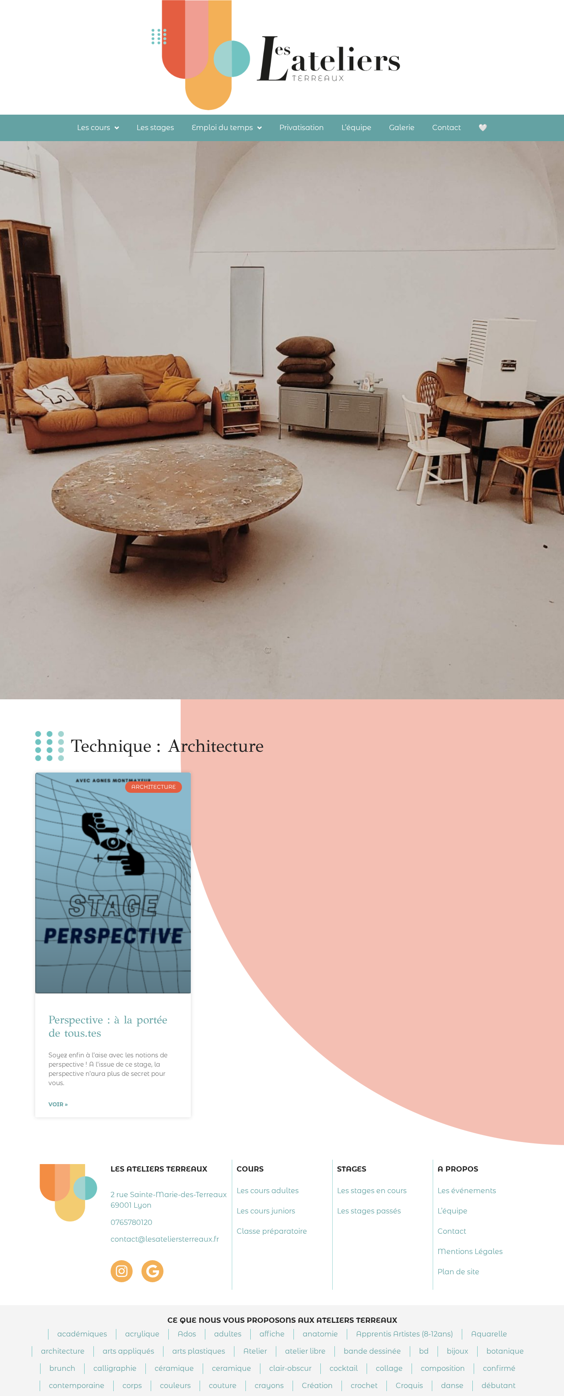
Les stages (155, 127)
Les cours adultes (268, 1191)
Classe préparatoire (272, 1231)
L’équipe (356, 127)
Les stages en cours (372, 1191)
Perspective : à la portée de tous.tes (107, 1026)
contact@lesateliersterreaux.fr (165, 1239)
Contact (446, 127)
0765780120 (131, 1222)
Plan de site (458, 1272)
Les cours (93, 127)
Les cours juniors (266, 1211)
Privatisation (301, 127)
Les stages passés (369, 1211)
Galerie (402, 127)
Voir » (58, 1104)
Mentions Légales (470, 1251)
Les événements (467, 1191)
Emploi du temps (222, 127)
